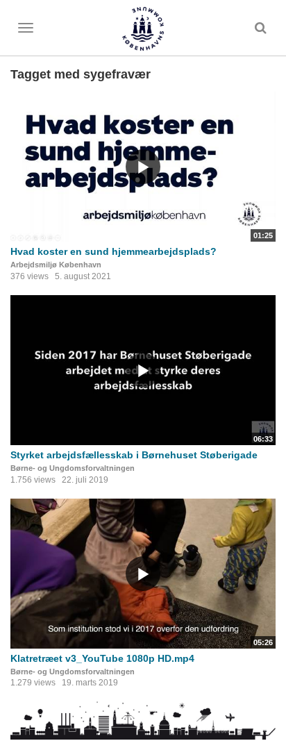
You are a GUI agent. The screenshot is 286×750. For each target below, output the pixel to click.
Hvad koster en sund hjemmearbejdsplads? (113, 251)
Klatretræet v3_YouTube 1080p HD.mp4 (102, 658)
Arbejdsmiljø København (55, 264)
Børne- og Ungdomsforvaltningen (72, 468)
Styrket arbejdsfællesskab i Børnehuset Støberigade (134, 454)
